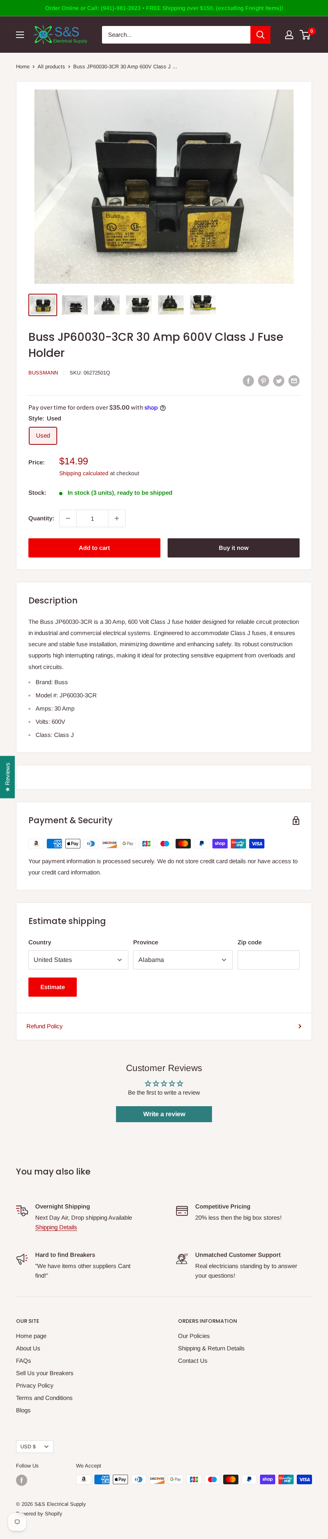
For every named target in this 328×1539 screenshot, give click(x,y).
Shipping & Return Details (211, 1348)
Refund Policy (44, 1026)
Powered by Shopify (39, 1514)
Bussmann (43, 373)
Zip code (250, 942)
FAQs (23, 1360)
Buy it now (233, 547)
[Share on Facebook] (248, 380)
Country (39, 942)
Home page (31, 1335)
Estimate (52, 987)
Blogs (23, 1410)
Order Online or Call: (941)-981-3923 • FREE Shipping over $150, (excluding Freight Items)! (164, 8)
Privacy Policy (35, 1385)
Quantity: (41, 518)
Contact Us (193, 1360)
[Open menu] (20, 35)
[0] (305, 35)
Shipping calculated (83, 473)
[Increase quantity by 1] (116, 518)
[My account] (289, 34)
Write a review (164, 1114)
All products (51, 67)
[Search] (260, 35)
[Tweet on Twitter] (278, 380)
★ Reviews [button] (7, 777)
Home (23, 67)
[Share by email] (294, 380)
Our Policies (194, 1335)
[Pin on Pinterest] (263, 380)
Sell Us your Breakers (45, 1373)
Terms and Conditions (44, 1397)
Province (145, 942)
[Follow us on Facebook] (21, 1480)
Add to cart (94, 547)
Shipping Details (56, 1227)
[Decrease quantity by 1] (68, 518)
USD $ (28, 1446)
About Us (28, 1348)
